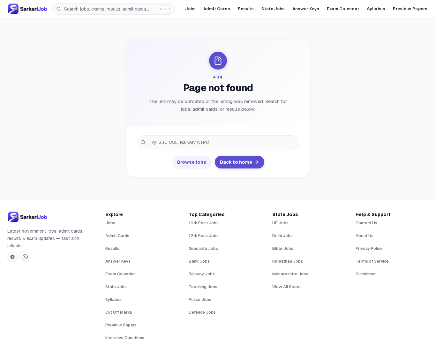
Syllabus (376, 8)
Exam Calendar (343, 8)
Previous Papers (410, 8)
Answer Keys (305, 8)
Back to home (236, 162)
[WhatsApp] (25, 257)
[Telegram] (12, 257)
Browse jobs (191, 162)
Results (246, 8)
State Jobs (273, 8)
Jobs (190, 8)
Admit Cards (216, 8)
